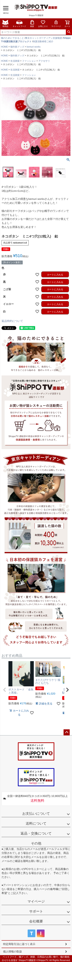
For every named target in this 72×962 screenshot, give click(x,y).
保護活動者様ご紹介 (43, 41)
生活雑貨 (15, 61)
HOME (4, 46)
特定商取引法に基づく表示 (19, 944)
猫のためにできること (12, 38)
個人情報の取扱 (12, 951)
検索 (69, 32)
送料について (36, 823)
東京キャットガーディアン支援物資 (43, 38)
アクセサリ (44, 61)
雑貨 (32, 26)
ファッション (29, 61)
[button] (5, 690)
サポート (36, 911)
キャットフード (19, 26)
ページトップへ (67, 732)
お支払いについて (36, 813)
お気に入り (43, 26)
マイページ (56, 26)
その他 (36, 843)
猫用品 (5, 26)
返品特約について (12, 320)
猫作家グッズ (17, 46)
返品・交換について (36, 833)
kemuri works (34, 46)
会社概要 (36, 921)
